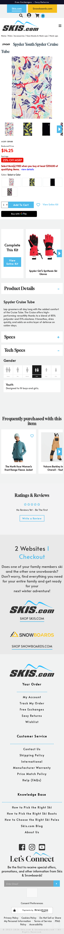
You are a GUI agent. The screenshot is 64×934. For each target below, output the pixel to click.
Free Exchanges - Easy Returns (32, 2)
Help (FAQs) (32, 780)
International (32, 761)
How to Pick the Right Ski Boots (32, 813)
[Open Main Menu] (53, 25)
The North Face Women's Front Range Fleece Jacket (19, 468)
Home (3, 35)
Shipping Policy (32, 755)
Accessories (19, 35)
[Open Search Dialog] (21, 15)
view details (27, 169)
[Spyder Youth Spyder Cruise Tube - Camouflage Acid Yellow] (28, 128)
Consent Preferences (32, 903)
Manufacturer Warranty (32, 767)
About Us (32, 832)
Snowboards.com (42, 8)
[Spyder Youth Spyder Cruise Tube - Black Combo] (46, 128)
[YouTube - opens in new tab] (42, 847)
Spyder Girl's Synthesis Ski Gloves (43, 272)
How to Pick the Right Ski (32, 807)
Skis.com (17, 8)
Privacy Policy (11, 917)
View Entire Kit (50, 204)
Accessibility (36, 924)
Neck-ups (54, 35)
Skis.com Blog (32, 826)
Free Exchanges (32, 709)
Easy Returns (32, 716)
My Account (32, 697)
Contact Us (32, 749)
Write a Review (32, 518)
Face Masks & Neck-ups (37, 35)
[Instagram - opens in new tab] (32, 847)
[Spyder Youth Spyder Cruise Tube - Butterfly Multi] (9, 128)
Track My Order (32, 703)
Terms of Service (43, 921)
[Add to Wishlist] (38, 204)
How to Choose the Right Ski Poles (32, 819)
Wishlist (32, 722)
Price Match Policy (32, 774)
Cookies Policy (28, 917)
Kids (10, 35)
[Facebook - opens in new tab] (22, 847)
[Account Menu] (29, 15)
